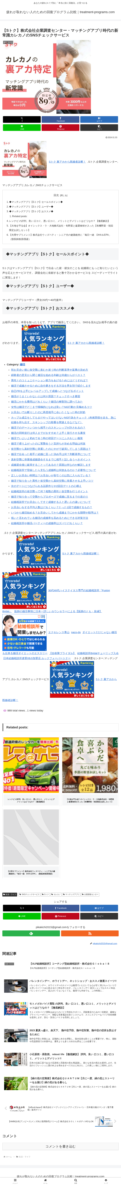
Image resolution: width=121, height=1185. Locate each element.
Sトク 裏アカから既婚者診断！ (67, 161)
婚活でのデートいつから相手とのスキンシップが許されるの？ (48, 427)
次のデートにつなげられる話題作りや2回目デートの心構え (46, 486)
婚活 (22, 364)
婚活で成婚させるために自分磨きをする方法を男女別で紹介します (51, 385)
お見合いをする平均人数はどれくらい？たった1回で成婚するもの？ (51, 507)
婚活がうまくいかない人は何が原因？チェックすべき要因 (45, 396)
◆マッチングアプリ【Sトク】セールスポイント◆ (36, 202)
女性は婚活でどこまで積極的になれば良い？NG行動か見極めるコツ (51, 407)
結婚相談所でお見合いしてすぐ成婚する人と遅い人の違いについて (51, 502)
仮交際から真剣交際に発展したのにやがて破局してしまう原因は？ (51, 448)
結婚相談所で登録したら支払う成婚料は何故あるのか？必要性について (53, 470)
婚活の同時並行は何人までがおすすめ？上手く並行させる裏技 (48, 432)
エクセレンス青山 (59, 632)
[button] (99, 127)
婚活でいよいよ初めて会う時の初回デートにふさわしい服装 (47, 438)
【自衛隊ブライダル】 (62, 653)
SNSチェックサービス (31, 894)
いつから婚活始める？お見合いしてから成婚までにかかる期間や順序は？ (55, 512)
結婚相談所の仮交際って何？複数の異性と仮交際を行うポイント (49, 491)
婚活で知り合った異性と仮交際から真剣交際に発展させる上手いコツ (52, 480)
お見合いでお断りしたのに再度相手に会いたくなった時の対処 (48, 412)
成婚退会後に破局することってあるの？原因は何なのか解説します (51, 464)
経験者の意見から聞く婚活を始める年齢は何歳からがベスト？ (48, 375)
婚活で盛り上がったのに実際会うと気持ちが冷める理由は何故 (48, 443)
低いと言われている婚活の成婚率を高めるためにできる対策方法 (49, 518)
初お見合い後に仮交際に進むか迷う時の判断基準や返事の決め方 (49, 369)
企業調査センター (91, 894)
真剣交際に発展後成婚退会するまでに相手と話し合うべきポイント (51, 459)
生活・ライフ (11, 894)
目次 (56, 195)
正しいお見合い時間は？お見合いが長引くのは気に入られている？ (51, 475)
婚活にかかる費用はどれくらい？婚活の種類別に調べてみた (47, 401)
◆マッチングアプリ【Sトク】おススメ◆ (31, 211)
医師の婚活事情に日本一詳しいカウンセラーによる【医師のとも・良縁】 (58, 611)
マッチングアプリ (72, 894)
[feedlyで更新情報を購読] (31, 933)
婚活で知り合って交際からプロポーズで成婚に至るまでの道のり (49, 496)
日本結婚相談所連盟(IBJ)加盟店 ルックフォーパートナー (37, 658)
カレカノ (57, 894)
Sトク (46, 894)
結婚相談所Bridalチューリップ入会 (98, 653)
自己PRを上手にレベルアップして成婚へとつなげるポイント (47, 391)
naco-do (76, 632)
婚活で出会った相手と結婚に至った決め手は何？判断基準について (51, 454)
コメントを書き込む (60, 1146)
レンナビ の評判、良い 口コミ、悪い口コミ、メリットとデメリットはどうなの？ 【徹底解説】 (59, 221)
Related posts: (19, 216)
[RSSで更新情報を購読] (90, 933)
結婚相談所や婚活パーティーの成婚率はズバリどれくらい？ (47, 523)
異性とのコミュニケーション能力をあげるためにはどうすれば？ (49, 380)
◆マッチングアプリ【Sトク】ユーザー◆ (31, 206)
